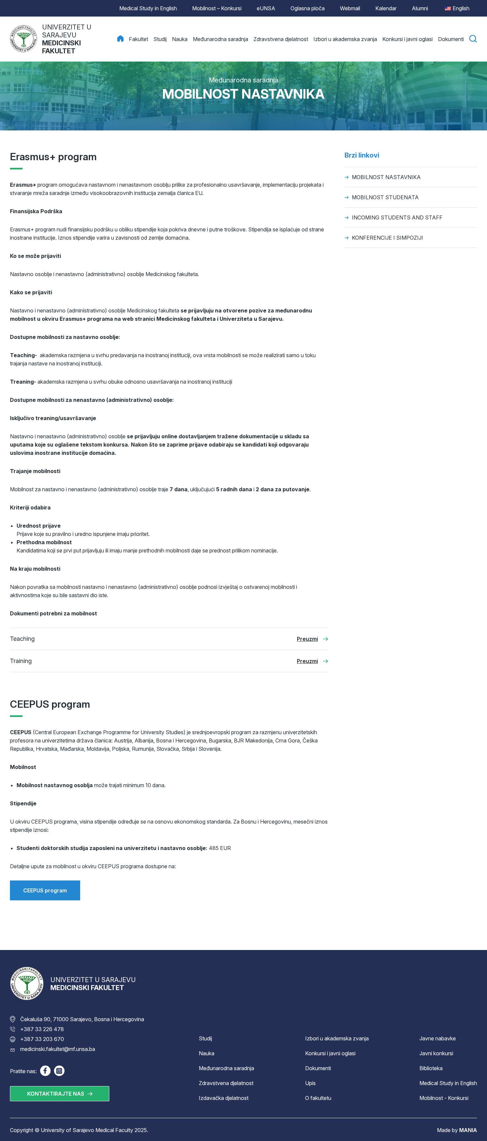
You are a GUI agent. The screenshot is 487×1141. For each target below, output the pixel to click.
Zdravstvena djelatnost (226, 1083)
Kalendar (386, 8)
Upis (310, 1083)
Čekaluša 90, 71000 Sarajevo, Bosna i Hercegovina (82, 1019)
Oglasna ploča (308, 8)
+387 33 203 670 (42, 1039)
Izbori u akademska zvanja (337, 1038)
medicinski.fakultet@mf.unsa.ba (57, 1049)
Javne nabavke (437, 1038)
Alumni (420, 8)
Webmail (350, 8)
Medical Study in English (148, 8)
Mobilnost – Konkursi (217, 8)
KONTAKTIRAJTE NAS (55, 1093)
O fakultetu (318, 1098)
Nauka (206, 1053)
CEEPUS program (45, 890)
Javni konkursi (436, 1053)
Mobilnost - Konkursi (443, 1098)
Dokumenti (318, 1068)
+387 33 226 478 (42, 1029)
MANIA (468, 1130)
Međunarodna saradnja (243, 80)
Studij (205, 1038)
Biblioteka (431, 1068)
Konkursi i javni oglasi (330, 1053)
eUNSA (266, 8)
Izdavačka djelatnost (223, 1098)
